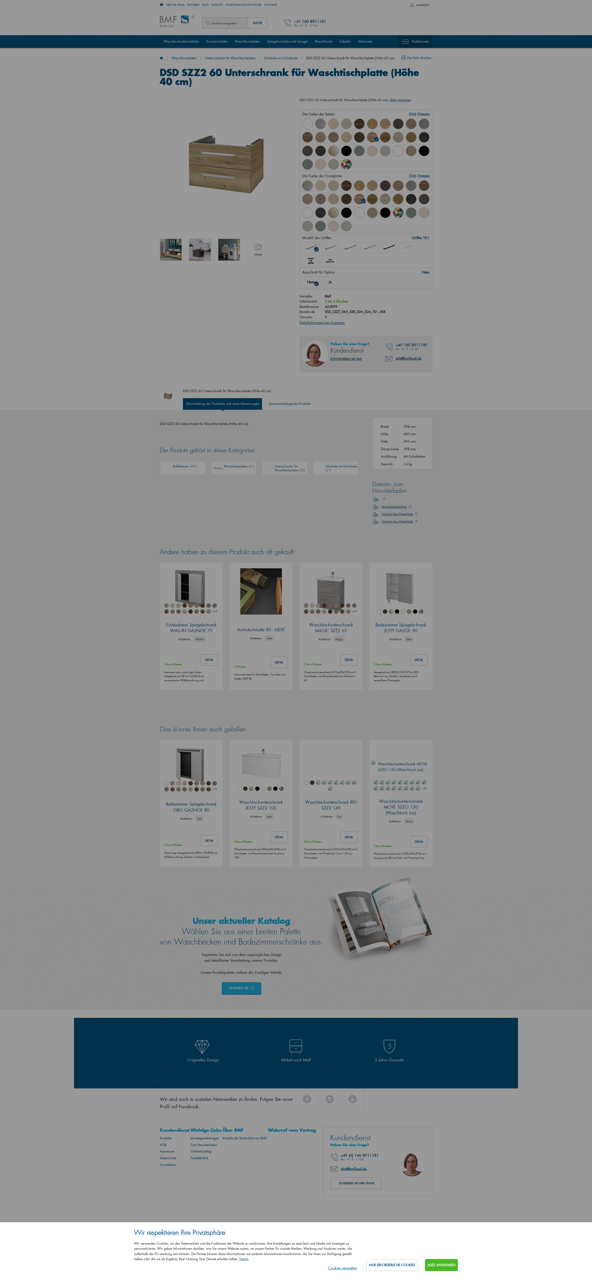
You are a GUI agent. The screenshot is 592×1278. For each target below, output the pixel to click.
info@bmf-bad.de (408, 358)
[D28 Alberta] (398, 137)
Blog (205, 4)
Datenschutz (168, 1158)
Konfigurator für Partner (244, 4)
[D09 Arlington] (359, 185)
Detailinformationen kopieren (322, 322)
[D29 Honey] (411, 137)
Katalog (217, 4)
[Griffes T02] (330, 247)
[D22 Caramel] (320, 137)
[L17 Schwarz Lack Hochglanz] (346, 150)
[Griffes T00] (330, 260)
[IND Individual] (346, 164)
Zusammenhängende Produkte (290, 403)
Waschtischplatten (247, 41)
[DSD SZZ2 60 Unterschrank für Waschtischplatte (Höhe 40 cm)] (171, 250)
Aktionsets (365, 41)
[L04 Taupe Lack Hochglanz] (333, 150)
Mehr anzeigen (400, 100)
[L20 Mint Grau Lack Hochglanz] (385, 150)
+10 (424, 788)
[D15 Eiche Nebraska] (385, 123)
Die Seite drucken (419, 58)
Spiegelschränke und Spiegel (287, 41)
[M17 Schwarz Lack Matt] (424, 150)
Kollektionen (420, 41)
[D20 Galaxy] (424, 123)
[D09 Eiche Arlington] (372, 123)
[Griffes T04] (369, 247)
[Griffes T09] (407, 247)
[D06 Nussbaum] (359, 123)
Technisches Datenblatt (398, 514)
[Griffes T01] (310, 247)
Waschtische (323, 41)
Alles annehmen (441, 1265)
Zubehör (345, 41)
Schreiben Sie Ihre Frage (356, 1183)
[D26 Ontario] (372, 137)
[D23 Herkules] (333, 137)
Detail (209, 660)
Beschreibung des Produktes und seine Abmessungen (223, 403)
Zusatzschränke (217, 41)
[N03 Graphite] (424, 137)
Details (244, 1259)
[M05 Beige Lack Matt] (411, 150)
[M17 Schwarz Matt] (385, 212)
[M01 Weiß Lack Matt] (398, 150)
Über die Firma (175, 4)
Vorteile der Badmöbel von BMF (244, 1138)
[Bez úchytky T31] (310, 260)
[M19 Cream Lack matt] (320, 164)
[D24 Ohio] (346, 137)
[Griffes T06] (388, 247)
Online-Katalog (201, 1151)
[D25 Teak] (359, 137)
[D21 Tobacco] (307, 137)
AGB (163, 1145)
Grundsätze (168, 1164)
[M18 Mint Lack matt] (307, 164)
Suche (257, 23)
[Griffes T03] (349, 247)
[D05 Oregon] (346, 123)
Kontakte (270, 4)
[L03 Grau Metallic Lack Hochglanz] (320, 150)
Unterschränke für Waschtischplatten (230, 58)
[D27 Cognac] (385, 137)
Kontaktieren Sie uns (346, 359)
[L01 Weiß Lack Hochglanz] (307, 212)
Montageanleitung (394, 506)
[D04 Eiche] (333, 123)
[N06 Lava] (307, 150)
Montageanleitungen (205, 1138)
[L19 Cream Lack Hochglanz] (372, 150)
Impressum (167, 1151)
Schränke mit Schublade (281, 58)
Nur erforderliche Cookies (392, 1265)
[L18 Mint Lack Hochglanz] (359, 150)
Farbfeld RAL (199, 1158)
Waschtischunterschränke (181, 41)
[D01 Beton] (320, 123)
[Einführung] (161, 58)
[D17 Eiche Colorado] (411, 123)
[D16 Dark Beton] (398, 123)
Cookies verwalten (342, 1268)
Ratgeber (193, 4)
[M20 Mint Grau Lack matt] (333, 164)
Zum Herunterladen (204, 1145)
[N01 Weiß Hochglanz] (307, 123)
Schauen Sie (239, 988)
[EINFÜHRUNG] (161, 5)
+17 (214, 611)
